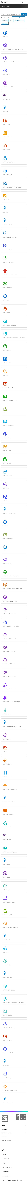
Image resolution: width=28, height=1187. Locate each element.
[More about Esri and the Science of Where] (5, 1119)
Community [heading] (4, 1129)
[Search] (22, 2)
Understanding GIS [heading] (6, 1133)
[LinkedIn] (24, 1115)
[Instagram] (21, 1118)
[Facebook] (17, 1115)
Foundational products (18, 17)
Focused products (18, 20)
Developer (5, 23)
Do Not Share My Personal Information (12, 1180)
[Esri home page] (4, 2)
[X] (21, 1115)
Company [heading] (4, 1137)
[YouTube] (24, 1118)
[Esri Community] (17, 1118)
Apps (11, 20)
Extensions (5, 20)
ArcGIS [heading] (3, 1125)
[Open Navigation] (26, 2)
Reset (24, 14)
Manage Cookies (7, 1176)
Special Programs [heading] (6, 1140)
